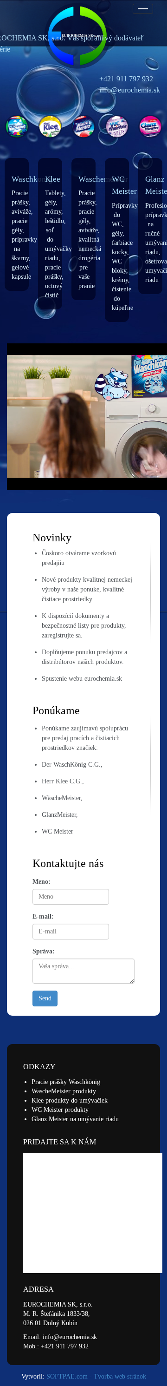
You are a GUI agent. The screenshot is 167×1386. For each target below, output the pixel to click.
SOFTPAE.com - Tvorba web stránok (96, 1376)
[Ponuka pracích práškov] (17, 126)
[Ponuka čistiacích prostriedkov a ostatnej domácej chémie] (117, 126)
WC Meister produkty (60, 1109)
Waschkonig (32, 179)
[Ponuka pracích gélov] (50, 126)
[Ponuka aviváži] (83, 126)
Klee (52, 179)
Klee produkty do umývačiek (70, 1100)
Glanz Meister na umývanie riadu (75, 1119)
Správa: (43, 951)
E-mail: (43, 916)
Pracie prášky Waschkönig (66, 1081)
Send (45, 998)
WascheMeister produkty (64, 1091)
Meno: (41, 881)
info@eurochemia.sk (70, 1336)
